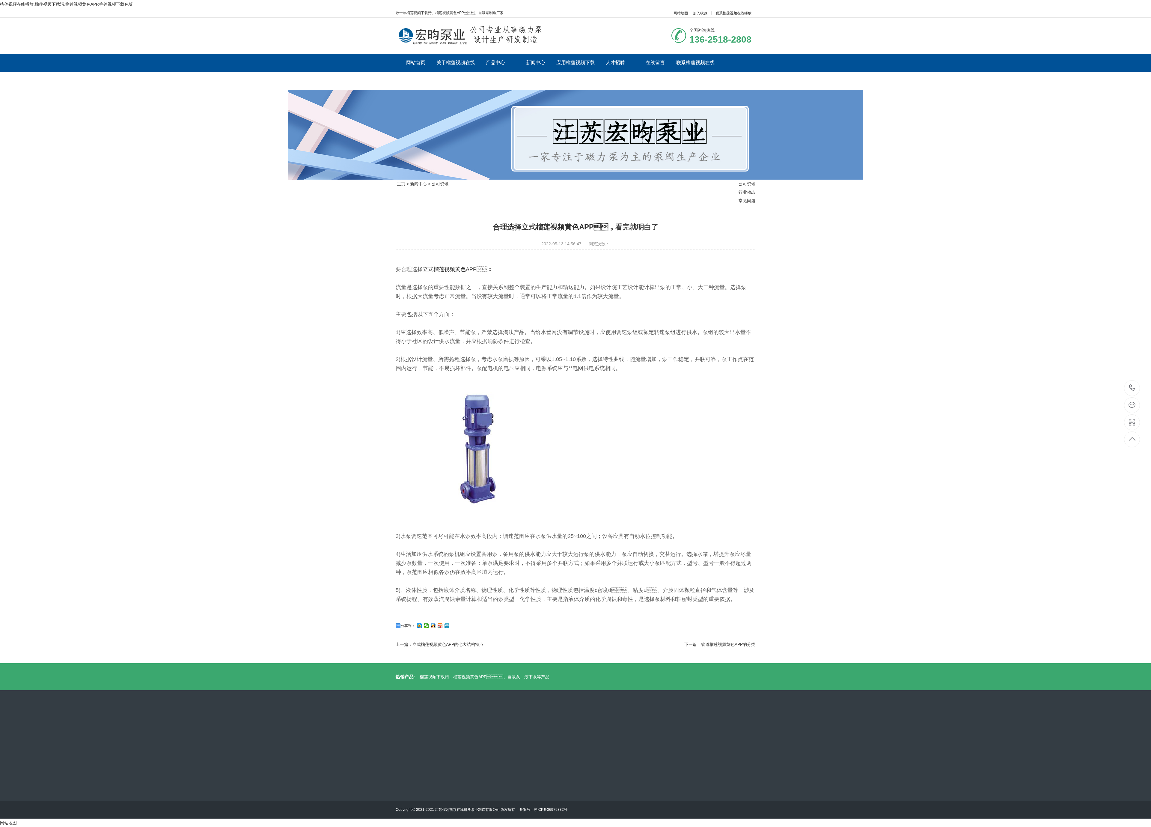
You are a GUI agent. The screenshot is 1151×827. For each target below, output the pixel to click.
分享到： (408, 626)
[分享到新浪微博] (440, 625)
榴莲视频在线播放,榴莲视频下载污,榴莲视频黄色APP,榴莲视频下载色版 (66, 4)
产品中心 (495, 62)
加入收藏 (700, 13)
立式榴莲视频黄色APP (450, 269)
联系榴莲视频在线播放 (733, 13)
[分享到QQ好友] (433, 625)
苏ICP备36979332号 (550, 810)
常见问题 (747, 200)
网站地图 (681, 13)
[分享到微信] (426, 625)
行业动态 (747, 192)
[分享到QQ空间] (419, 625)
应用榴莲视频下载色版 (575, 71)
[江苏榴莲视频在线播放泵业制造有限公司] (473, 36)
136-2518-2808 (1132, 388)
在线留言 (655, 62)
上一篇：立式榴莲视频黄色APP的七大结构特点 (439, 644)
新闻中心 (535, 62)
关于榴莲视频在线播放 (455, 71)
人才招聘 (615, 62)
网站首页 (415, 62)
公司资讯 (440, 183)
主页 (401, 183)
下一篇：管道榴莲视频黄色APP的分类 (719, 644)
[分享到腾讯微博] (447, 625)
